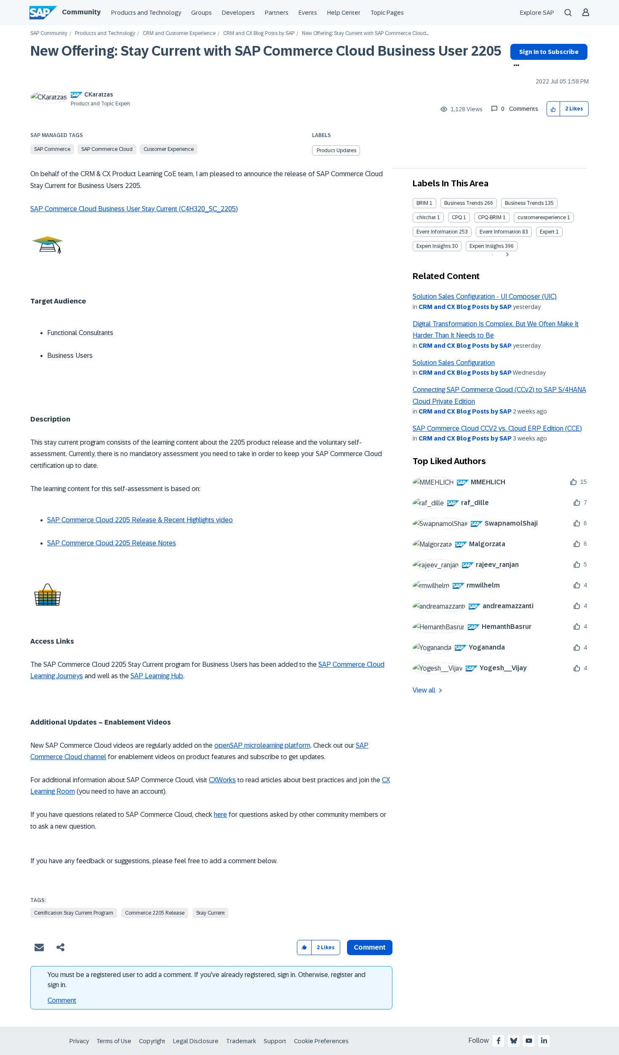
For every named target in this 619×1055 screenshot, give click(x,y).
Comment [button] (370, 947)
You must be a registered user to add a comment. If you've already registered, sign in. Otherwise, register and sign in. (207, 979)
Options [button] (514, 66)
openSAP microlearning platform (262, 745)
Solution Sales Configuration (454, 362)
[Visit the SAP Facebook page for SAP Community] (498, 1040)
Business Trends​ (524, 203)
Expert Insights (433, 246)
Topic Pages (387, 12)
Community (81, 12)
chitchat (426, 217)
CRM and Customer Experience (179, 33)
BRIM (422, 203)
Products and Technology (146, 12)
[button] (553, 109)
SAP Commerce (52, 149)
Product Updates (336, 150)
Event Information (437, 232)
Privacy (79, 1041)
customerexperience (542, 217)
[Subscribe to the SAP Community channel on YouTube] (529, 1040)
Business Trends (463, 203)
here (220, 814)
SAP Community (48, 33)
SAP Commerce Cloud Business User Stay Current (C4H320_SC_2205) (134, 208)
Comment (62, 1000)
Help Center (343, 12)
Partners (276, 12)
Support (275, 1041)
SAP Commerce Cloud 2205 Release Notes (111, 543)
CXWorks (222, 780)
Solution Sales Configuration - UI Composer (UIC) (485, 296)
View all (424, 690)
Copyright (152, 1041)
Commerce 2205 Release (154, 913)
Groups (201, 12)
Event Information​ (500, 232)
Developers (238, 12)
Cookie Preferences (321, 1041)
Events (308, 12)
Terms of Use (113, 1041)
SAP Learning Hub (157, 675)
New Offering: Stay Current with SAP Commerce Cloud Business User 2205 (266, 51)
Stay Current (210, 913)
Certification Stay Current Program (73, 913)
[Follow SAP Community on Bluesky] (513, 1040)
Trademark (241, 1041)
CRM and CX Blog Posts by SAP (258, 33)
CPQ (457, 217)
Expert (547, 232)
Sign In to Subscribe (549, 51)
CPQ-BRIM (490, 217)
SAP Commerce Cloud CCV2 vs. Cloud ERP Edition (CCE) (497, 428)
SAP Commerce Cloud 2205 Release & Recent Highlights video (140, 519)
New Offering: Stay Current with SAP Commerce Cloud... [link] (365, 33)
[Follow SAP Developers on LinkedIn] (544, 1040)
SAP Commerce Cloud (107, 149)
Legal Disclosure (196, 1041)
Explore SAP (537, 12)
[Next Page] (506, 254)
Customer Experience (169, 149)
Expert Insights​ (487, 246)
